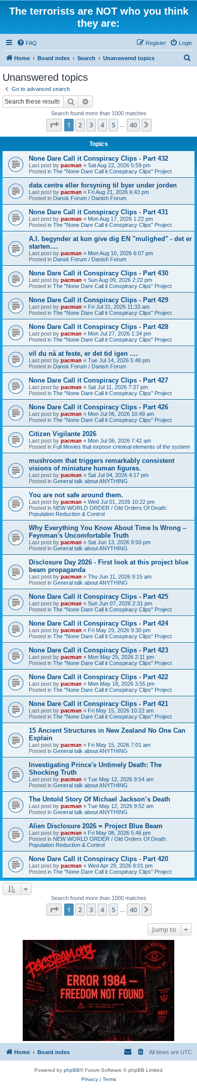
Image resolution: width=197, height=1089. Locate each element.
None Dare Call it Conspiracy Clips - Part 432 (98, 158)
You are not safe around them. (76, 495)
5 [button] (113, 124)
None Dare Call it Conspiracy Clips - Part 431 (98, 212)
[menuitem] (27, 43)
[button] (54, 125)
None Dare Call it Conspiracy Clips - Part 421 (98, 703)
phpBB (72, 1070)
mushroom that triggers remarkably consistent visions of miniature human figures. (101, 464)
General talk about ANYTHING (90, 481)
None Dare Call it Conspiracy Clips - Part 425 (98, 596)
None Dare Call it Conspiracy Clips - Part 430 (98, 273)
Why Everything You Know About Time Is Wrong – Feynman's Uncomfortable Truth (107, 531)
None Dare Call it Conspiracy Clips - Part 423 (98, 650)
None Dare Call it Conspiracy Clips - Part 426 (98, 407)
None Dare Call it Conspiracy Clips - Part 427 (98, 380)
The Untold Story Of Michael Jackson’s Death (99, 799)
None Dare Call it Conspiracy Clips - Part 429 (98, 300)
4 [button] (102, 124)
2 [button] (80, 124)
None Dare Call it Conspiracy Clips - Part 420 (98, 859)
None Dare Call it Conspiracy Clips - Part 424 (98, 623)
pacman (71, 165)
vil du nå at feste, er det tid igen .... (83, 353)
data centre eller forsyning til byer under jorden (103, 185)
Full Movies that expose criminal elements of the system (121, 447)
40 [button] (133, 124)
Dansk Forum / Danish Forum (89, 198)
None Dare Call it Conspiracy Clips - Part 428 (98, 326)
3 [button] (91, 124)
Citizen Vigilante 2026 (62, 434)
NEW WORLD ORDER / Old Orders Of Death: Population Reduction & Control (98, 511)
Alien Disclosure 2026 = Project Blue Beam (96, 826)
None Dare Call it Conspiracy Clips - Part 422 (98, 677)
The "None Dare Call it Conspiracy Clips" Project (112, 171)
